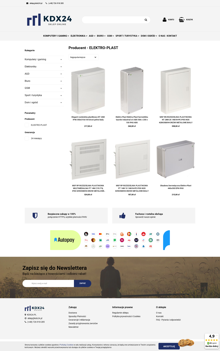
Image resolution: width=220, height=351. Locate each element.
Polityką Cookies (66, 345)
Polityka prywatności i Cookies (126, 316)
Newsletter (74, 327)
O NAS (162, 36)
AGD (27, 73)
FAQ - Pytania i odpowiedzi (168, 320)
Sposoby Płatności (77, 316)
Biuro (27, 81)
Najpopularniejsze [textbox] (77, 57)
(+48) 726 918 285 (36, 322)
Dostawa (73, 313)
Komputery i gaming (35, 59)
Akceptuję (169, 346)
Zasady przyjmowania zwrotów (83, 323)
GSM (27, 88)
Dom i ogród (31, 102)
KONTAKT (172, 36)
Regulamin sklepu (120, 313)
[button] (88, 307)
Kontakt (160, 316)
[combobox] (83, 57)
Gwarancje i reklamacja (79, 320)
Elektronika (30, 66)
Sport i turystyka (33, 95)
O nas (158, 313)
